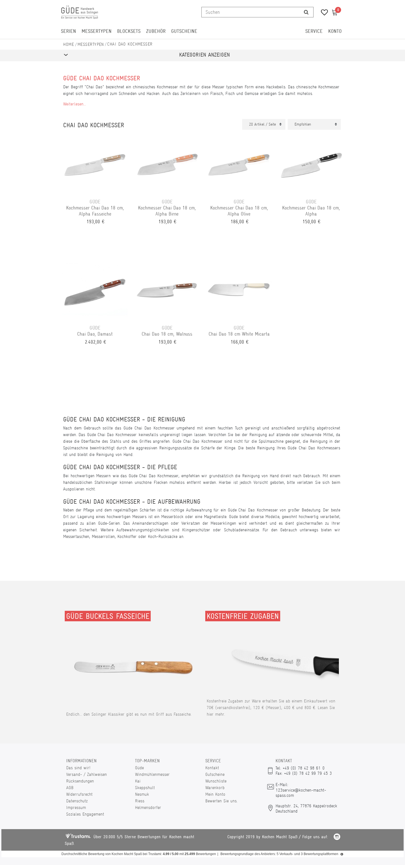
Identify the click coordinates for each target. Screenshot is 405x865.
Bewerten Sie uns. (221, 800)
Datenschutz (77, 800)
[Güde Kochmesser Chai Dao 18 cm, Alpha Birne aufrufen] (167, 162)
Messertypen (97, 31)
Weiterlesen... (74, 104)
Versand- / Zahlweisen (86, 774)
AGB (70, 787)
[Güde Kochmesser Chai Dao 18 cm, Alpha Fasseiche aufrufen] (95, 162)
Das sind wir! (78, 767)
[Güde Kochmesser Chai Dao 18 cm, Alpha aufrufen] (311, 162)
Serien (68, 31)
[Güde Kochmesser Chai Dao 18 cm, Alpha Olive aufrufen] (239, 162)
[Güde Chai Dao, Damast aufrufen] (95, 288)
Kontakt (212, 767)
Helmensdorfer (148, 807)
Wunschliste (215, 781)
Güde (139, 767)
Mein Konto (215, 794)
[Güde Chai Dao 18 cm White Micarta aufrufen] (239, 288)
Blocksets (129, 31)
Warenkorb (215, 787)
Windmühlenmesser (152, 774)
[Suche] (306, 12)
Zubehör (156, 31)
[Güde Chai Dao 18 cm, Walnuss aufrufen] (167, 288)
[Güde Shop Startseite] (68, 44)
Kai (138, 781)
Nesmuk (142, 794)
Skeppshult (145, 787)
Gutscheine (184, 31)
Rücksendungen (80, 781)
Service (314, 31)
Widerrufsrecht (79, 794)
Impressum (76, 807)
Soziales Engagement (85, 814)
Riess (139, 800)
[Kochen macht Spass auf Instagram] (337, 838)
